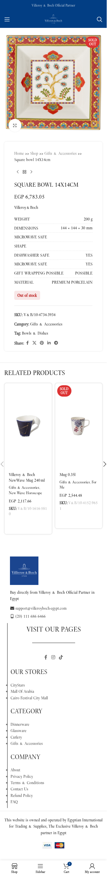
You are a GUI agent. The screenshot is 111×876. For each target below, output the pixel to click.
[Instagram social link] (53, 653)
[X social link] (34, 339)
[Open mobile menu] (7, 19)
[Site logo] (53, 18)
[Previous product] (17, 167)
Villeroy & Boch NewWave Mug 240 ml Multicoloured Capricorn (27, 479)
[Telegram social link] (56, 339)
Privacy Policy (22, 772)
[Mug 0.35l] (78, 421)
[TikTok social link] (61, 653)
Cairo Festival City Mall (29, 693)
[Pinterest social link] (42, 339)
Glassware (18, 726)
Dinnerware (20, 720)
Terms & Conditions (27, 778)
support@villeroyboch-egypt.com (41, 604)
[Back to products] (24, 167)
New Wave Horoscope (25, 488)
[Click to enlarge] (15, 121)
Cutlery (16, 732)
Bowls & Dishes (35, 328)
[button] (28, 520)
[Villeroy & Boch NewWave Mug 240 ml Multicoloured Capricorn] (28, 421)
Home (19, 149)
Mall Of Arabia (22, 687)
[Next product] (31, 167)
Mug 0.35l (67, 470)
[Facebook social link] (27, 339)
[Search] (99, 19)
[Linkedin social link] (49, 339)
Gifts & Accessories (60, 149)
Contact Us (19, 784)
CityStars (18, 680)
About (15, 765)
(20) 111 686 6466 (30, 612)
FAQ (14, 797)
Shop (34, 149)
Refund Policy (22, 791)
